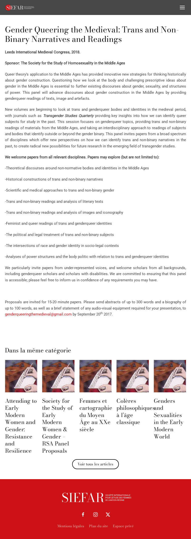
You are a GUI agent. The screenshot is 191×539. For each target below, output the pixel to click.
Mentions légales (70, 526)
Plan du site (98, 526)
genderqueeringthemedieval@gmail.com (38, 314)
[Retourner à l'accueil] (20, 7)
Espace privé (123, 526)
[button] (182, 7)
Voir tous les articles (95, 464)
